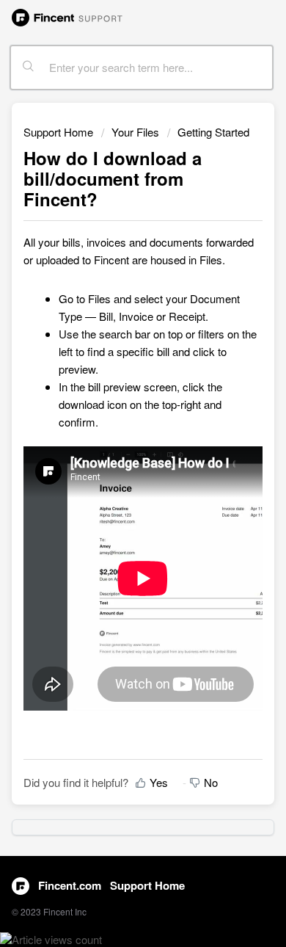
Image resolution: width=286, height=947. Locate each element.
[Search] (28, 67)
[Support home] (67, 16)
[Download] (116, 467)
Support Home (58, 131)
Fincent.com (69, 885)
